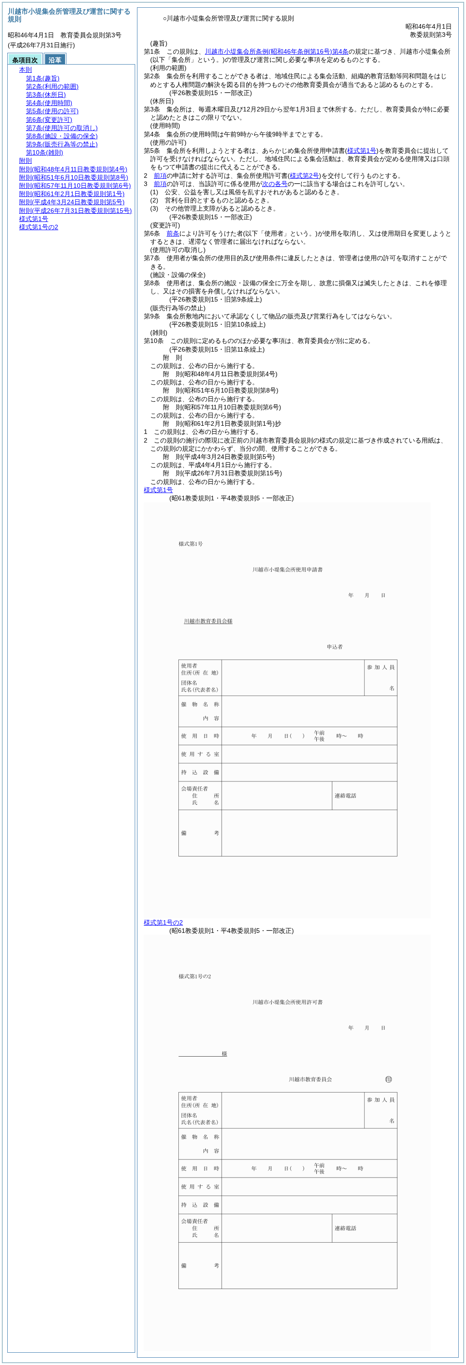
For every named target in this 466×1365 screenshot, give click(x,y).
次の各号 (275, 183)
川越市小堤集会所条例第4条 (277, 51)
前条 (173, 233)
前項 (160, 175)
